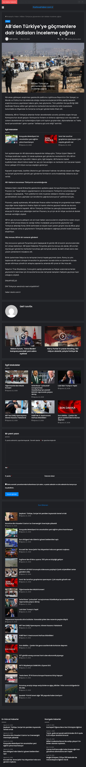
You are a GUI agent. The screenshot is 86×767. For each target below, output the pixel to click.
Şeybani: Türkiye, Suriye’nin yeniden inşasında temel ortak (43, 513)
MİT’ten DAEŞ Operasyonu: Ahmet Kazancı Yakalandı (16, 416)
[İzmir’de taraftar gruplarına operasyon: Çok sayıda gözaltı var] (51, 139)
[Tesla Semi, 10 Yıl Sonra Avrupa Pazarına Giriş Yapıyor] (11, 678)
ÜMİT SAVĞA (13, 39)
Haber (17, 16)
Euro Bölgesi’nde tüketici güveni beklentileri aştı (38, 539)
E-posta (8, 476)
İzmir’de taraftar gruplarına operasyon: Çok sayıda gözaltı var (70, 139)
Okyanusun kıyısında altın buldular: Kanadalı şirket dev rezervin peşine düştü (36, 619)
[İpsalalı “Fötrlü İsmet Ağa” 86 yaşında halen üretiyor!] (11, 698)
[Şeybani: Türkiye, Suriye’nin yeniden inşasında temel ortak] (11, 516)
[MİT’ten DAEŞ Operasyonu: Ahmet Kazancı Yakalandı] (16, 406)
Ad (6, 467)
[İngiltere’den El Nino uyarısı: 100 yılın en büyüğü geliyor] (11, 562)
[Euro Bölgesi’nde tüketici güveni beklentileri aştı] (11, 542)
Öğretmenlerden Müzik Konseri (14, 387)
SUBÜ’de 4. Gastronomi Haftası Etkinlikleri (41, 416)
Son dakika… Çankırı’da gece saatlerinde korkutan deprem (69, 417)
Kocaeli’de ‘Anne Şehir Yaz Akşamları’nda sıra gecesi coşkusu (44, 549)
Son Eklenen (43, 505)
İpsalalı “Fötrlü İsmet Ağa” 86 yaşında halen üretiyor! (40, 695)
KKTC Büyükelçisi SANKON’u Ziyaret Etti (35, 665)
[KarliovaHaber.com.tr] (43, 7)
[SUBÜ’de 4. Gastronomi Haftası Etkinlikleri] (42, 406)
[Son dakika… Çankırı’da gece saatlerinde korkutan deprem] (69, 406)
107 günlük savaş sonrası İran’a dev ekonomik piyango (41, 655)
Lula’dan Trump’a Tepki (67, 386)
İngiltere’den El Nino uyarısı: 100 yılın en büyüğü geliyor (41, 559)
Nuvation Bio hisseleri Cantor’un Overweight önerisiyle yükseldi (31, 523)
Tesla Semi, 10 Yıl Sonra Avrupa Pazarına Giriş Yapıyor (41, 675)
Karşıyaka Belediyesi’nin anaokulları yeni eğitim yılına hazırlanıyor (40, 2)
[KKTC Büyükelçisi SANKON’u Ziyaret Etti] (11, 668)
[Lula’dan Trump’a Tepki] (69, 377)
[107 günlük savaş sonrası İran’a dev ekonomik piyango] (11, 658)
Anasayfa (9, 16)
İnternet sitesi (50, 476)
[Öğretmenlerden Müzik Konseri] (16, 377)
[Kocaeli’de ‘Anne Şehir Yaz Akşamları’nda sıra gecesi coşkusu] (11, 552)
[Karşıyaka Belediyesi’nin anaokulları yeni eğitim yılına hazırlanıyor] (11, 139)
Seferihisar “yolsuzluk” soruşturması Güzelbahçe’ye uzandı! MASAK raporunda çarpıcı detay (42, 390)
